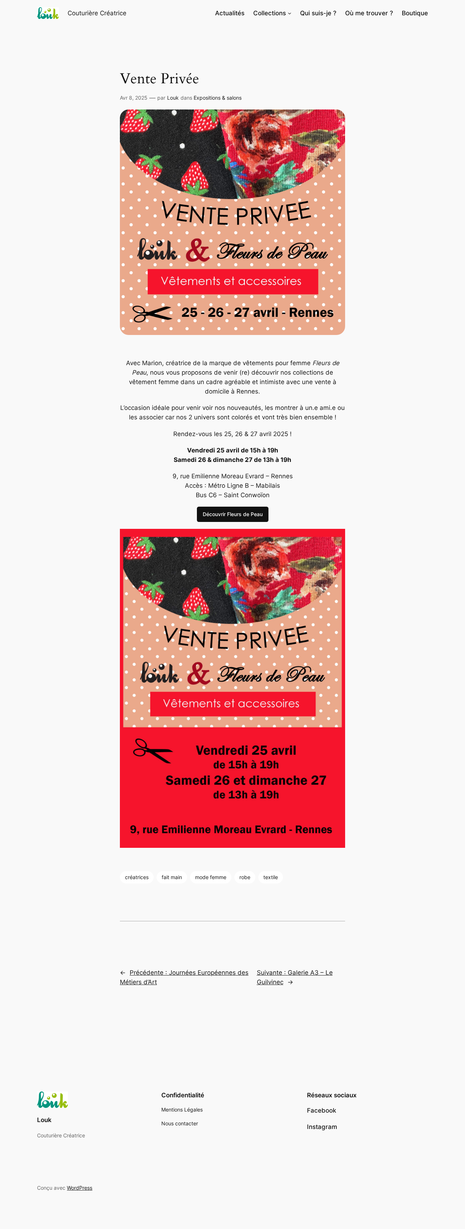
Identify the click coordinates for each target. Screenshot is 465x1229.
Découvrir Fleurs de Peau (233, 514)
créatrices (137, 877)
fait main (172, 877)
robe (244, 877)
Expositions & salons (218, 98)
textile (270, 877)
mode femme (210, 877)
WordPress (79, 1188)
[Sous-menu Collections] (289, 13)
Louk (173, 98)
